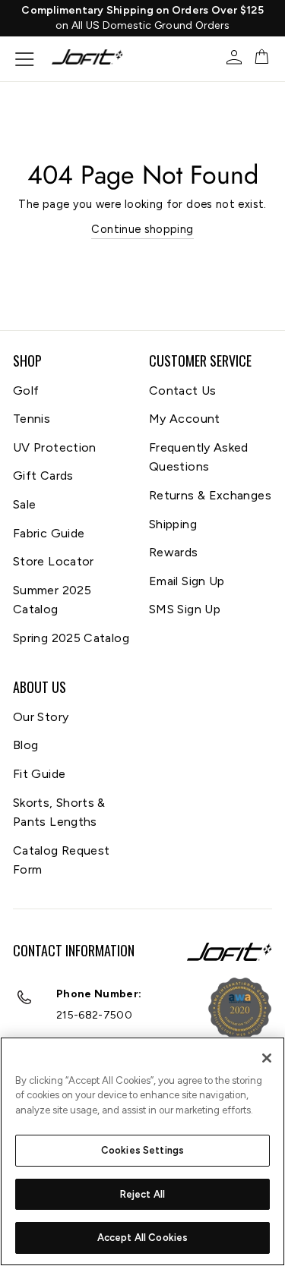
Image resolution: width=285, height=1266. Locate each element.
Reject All (142, 1194)
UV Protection (55, 447)
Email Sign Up (187, 581)
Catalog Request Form (61, 860)
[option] (142, 18)
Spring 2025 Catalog (71, 638)
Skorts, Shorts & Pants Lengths (59, 812)
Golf (26, 390)
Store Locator (53, 561)
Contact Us (183, 390)
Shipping (173, 524)
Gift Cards (43, 475)
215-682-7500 (94, 1015)
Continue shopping (142, 229)
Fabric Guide (48, 533)
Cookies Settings (142, 1150)
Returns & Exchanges (210, 495)
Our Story (40, 717)
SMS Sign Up (184, 609)
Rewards (173, 552)
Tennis (31, 418)
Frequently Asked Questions (199, 457)
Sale (24, 504)
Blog (25, 745)
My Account (184, 418)
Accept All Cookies (142, 1237)
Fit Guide (39, 774)
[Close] (266, 1058)
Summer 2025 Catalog (52, 600)
